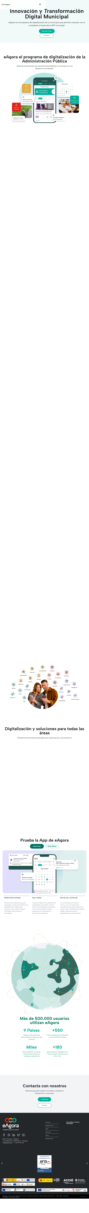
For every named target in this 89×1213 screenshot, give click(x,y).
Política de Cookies (14, 1197)
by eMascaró (83, 1196)
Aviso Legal (59, 1196)
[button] (40, 4)
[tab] (37, 846)
